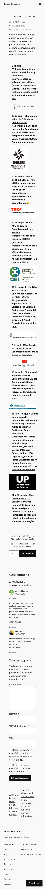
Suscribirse (27, 553)
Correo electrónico (19, 726)
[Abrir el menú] (39, 4)
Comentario (16, 684)
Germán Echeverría (12, 4)
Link (36, 259)
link (14, 98)
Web (11, 738)
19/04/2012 (20, 594)
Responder (13, 627)
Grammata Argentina (23, 142)
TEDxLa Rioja (21, 180)
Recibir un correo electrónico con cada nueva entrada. (19, 768)
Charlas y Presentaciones (22, 29)
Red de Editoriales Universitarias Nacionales (22, 122)
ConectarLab (21, 348)
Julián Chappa (21, 591)
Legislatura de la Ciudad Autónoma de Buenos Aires (24, 382)
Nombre (14, 714)
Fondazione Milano (24, 82)
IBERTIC (26, 239)
